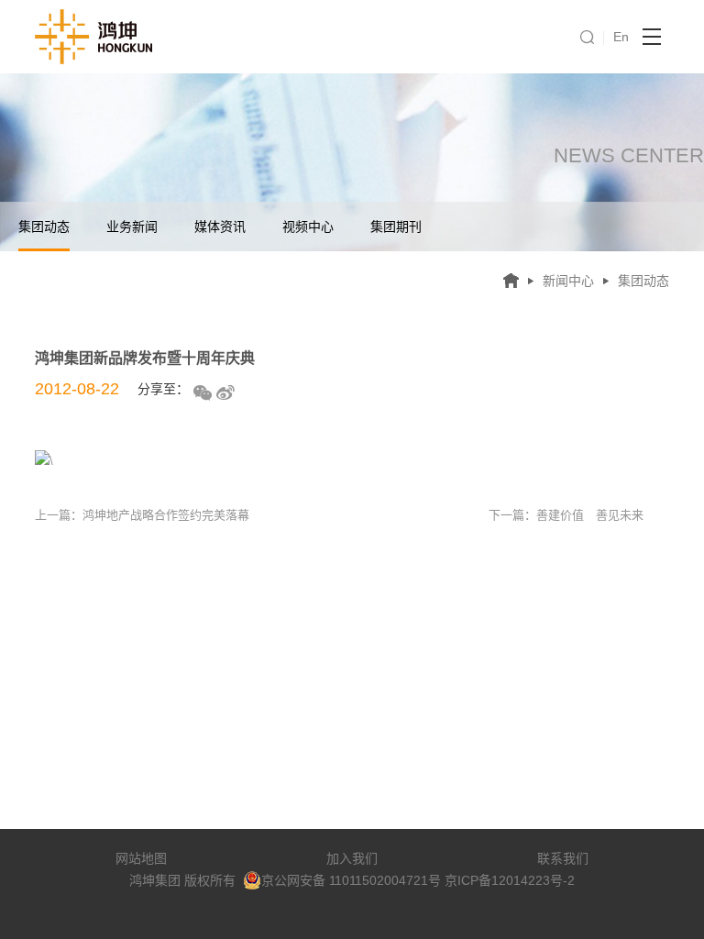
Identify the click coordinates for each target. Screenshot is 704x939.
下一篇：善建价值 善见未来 (566, 515)
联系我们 (562, 858)
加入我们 (352, 858)
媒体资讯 (220, 226)
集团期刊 (396, 226)
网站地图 (141, 858)
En (621, 36)
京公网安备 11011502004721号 (351, 880)
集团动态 (44, 226)
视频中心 (308, 226)
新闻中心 (568, 280)
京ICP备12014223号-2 (510, 880)
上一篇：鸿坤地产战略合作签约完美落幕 (142, 515)
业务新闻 (132, 226)
